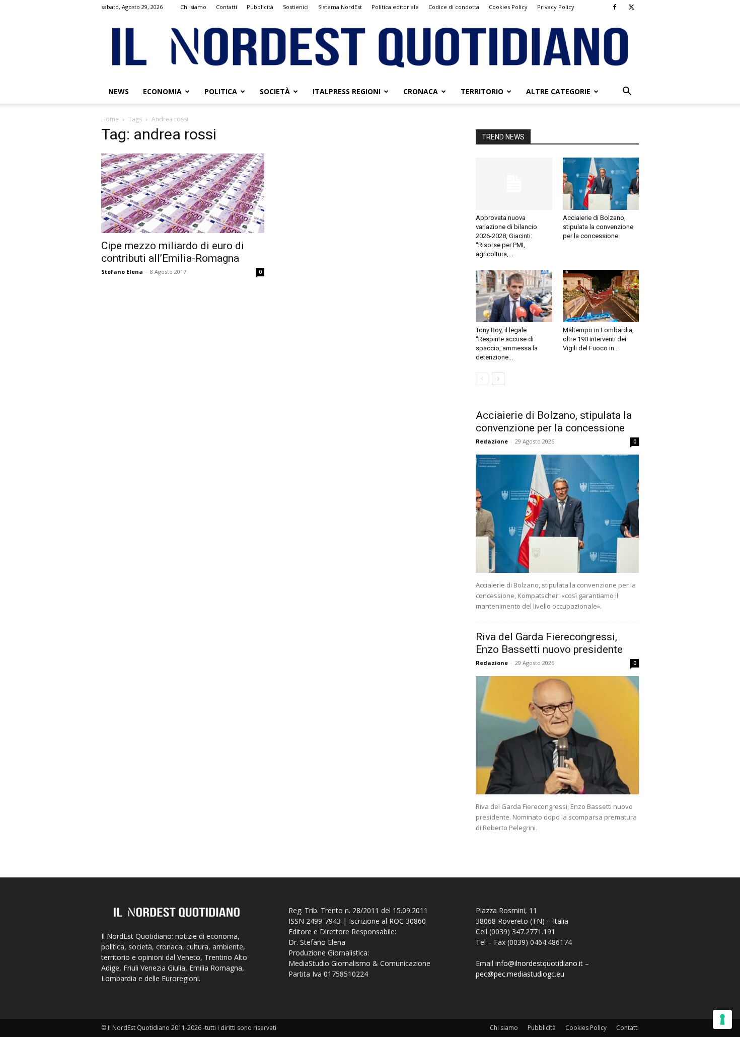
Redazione (492, 441)
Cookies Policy (508, 7)
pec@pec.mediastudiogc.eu (520, 974)
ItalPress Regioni (347, 91)
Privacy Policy (555, 7)
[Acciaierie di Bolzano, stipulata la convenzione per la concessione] (601, 184)
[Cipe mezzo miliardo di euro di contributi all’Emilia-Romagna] (182, 193)
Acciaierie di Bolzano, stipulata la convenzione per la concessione (598, 227)
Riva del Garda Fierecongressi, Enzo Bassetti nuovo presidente (549, 643)
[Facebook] (614, 7)
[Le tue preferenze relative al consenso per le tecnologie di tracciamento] (722, 1019)
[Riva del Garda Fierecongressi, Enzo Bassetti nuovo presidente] (557, 735)
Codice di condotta (453, 7)
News (118, 91)
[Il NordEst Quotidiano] (370, 47)
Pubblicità (260, 7)
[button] (627, 92)
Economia (162, 91)
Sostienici (296, 7)
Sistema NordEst (340, 7)
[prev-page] (482, 379)
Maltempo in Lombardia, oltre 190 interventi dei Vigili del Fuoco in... (598, 339)
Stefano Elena (122, 271)
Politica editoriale (395, 7)
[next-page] (498, 379)
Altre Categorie (558, 91)
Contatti (226, 7)
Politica (220, 91)
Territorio (482, 91)
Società (275, 91)
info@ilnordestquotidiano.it (539, 963)
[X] (631, 7)
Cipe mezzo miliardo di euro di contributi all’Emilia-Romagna (172, 252)
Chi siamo (193, 7)
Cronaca (420, 91)
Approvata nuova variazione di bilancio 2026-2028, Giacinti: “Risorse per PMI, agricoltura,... (506, 236)
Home (110, 119)
